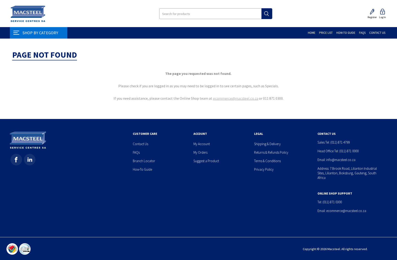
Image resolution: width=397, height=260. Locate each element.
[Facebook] (16, 159)
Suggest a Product (206, 161)
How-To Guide (142, 169)
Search (266, 13)
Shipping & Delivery (267, 144)
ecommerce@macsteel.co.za (235, 98)
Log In (382, 17)
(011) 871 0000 (349, 151)
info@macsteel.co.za (340, 160)
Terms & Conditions (267, 161)
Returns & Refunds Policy (271, 152)
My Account (201, 144)
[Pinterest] (29, 159)
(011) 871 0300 (332, 202)
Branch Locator (144, 161)
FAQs (136, 152)
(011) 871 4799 (340, 142)
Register (372, 17)
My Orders (200, 152)
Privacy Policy (264, 169)
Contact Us (140, 144)
